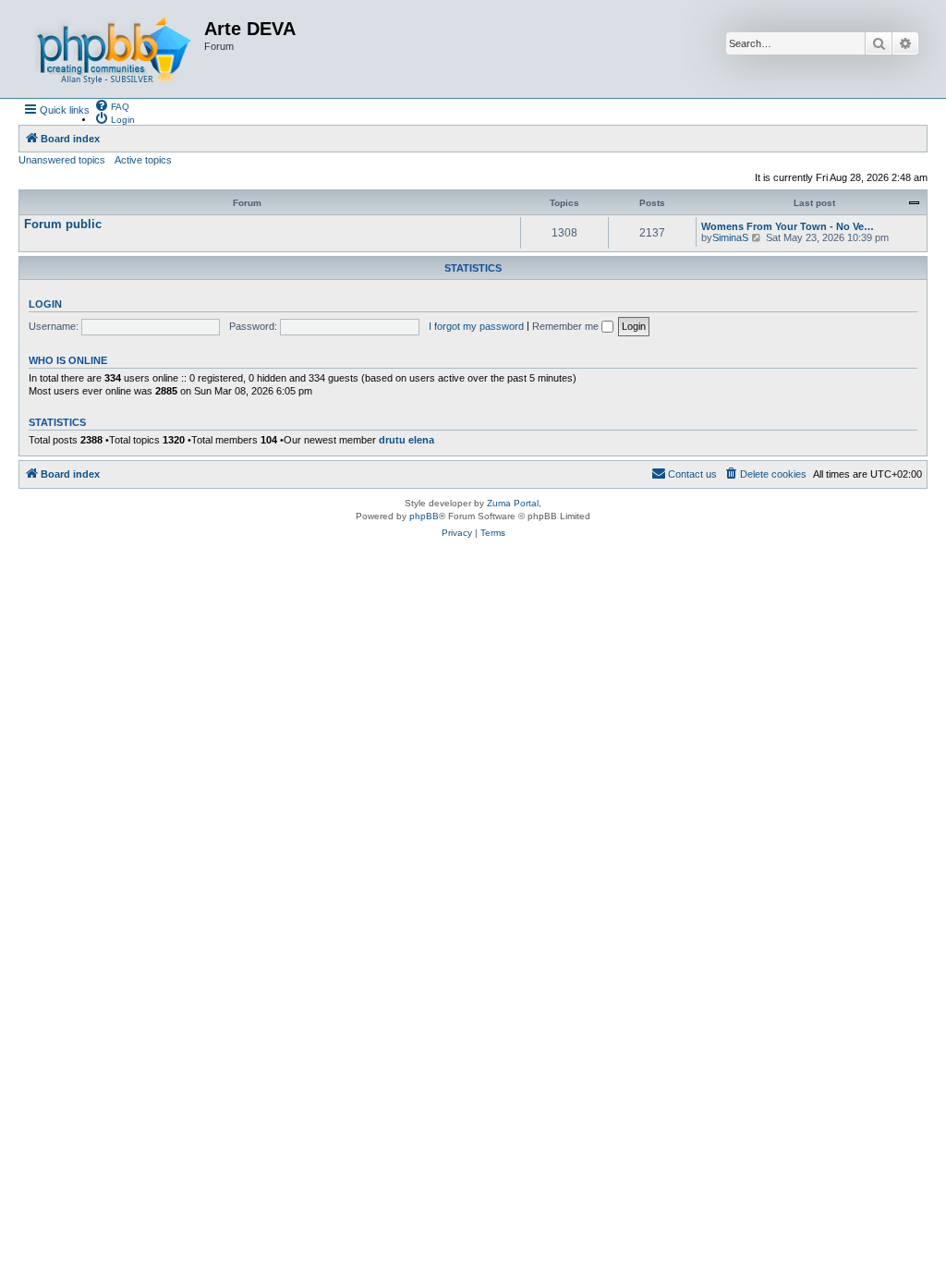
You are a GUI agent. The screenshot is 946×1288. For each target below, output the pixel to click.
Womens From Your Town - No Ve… (787, 226)
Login (45, 304)
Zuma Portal (513, 503)
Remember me (566, 326)
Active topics (143, 159)
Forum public (63, 224)
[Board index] (113, 49)
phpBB (424, 516)
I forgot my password (476, 326)
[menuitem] (111, 105)
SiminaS (730, 237)
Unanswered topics (61, 159)
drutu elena (406, 439)
